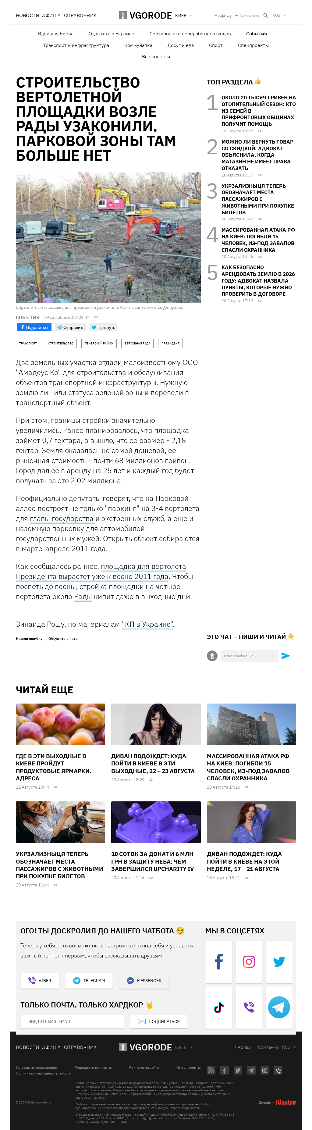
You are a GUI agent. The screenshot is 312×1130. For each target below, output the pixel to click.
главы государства (62, 518)
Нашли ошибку (29, 638)
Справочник (80, 15)
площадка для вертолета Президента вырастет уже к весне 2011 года (101, 571)
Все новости (156, 56)
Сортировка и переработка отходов (190, 33)
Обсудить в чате (63, 638)
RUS (276, 15)
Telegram (94, 980)
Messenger (149, 980)
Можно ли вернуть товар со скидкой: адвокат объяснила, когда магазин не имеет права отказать (257, 155)
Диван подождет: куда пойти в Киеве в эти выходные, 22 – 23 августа (153, 763)
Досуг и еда (181, 45)
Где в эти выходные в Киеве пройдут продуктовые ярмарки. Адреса (53, 767)
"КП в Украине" (147, 624)
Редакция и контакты (93, 1067)
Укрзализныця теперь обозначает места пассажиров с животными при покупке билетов (258, 199)
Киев (181, 1047)
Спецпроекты (253, 45)
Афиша (51, 15)
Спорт (216, 45)
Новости (27, 15)
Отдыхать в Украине (111, 33)
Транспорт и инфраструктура (76, 45)
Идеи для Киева (55, 33)
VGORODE (150, 1047)
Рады (83, 596)
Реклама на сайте (144, 1067)
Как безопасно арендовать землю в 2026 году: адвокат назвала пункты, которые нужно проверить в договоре (258, 280)
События (256, 33)
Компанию (249, 15)
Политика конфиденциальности (43, 1073)
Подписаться (164, 1021)
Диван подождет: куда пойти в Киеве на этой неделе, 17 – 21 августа (244, 861)
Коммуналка (138, 45)
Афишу (225, 15)
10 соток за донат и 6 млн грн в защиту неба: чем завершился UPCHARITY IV (152, 861)
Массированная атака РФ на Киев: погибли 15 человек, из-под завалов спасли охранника (258, 239)
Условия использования (36, 1067)
